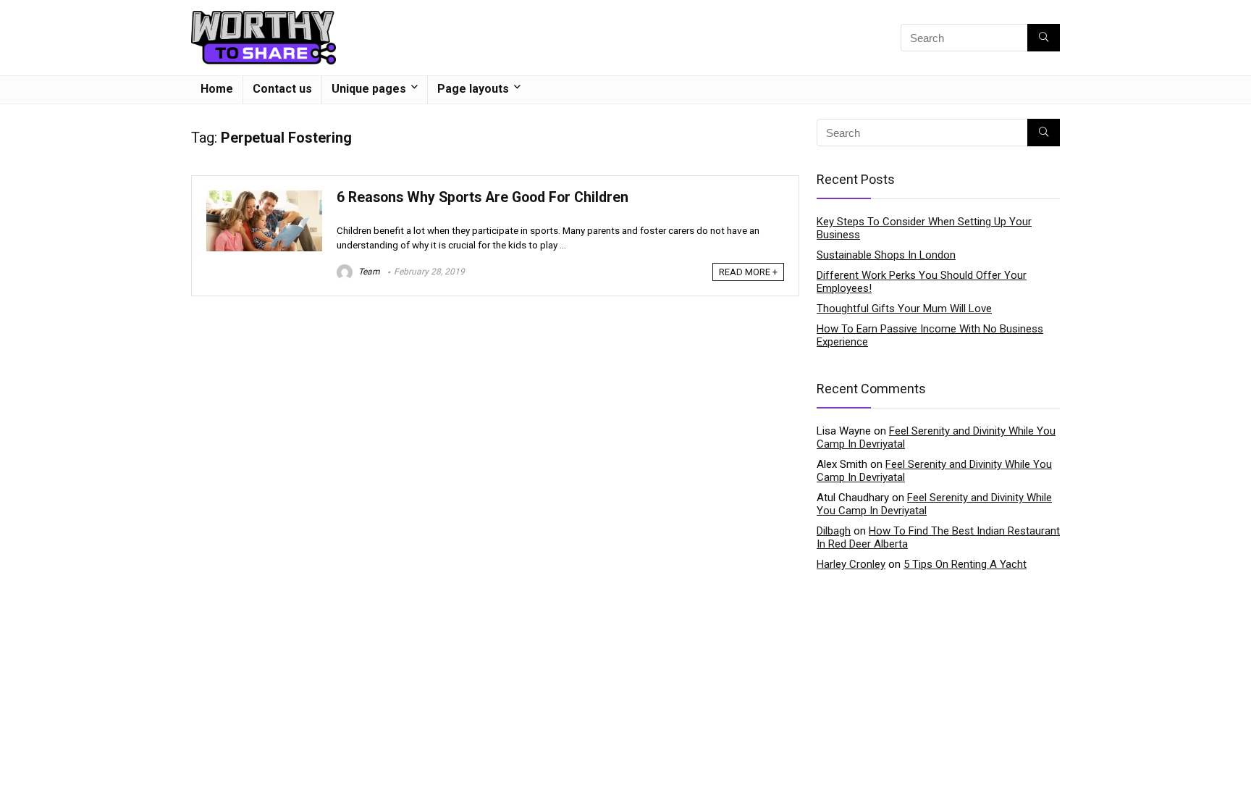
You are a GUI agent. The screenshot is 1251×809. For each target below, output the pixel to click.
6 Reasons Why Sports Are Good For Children (482, 197)
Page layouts (473, 89)
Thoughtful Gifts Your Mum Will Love (904, 308)
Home (217, 89)
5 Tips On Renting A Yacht (965, 564)
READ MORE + (748, 272)
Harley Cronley (851, 564)
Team (368, 272)
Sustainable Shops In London (886, 254)
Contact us (282, 89)
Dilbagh (834, 530)
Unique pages (369, 89)
